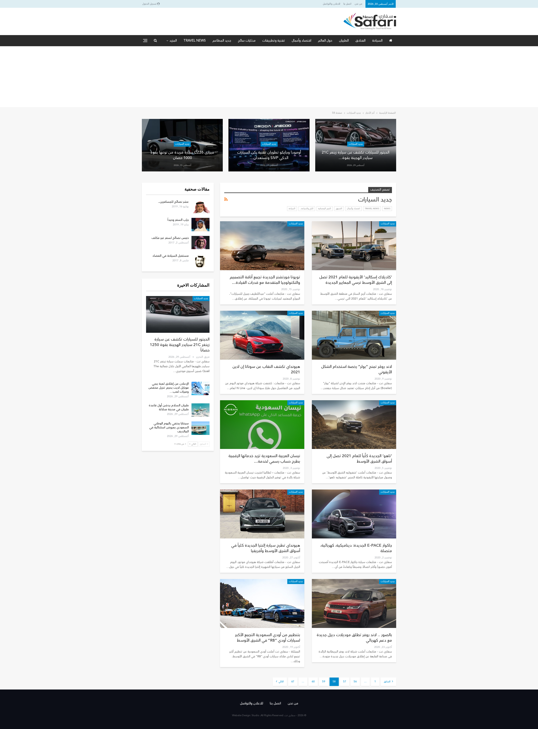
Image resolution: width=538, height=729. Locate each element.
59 (323, 682)
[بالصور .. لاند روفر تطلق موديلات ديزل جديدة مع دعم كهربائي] (354, 603)
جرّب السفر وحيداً (178, 219)
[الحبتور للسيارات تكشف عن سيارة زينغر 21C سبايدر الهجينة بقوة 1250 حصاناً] (178, 314)
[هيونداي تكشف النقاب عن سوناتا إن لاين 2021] (262, 335)
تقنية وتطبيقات (273, 40)
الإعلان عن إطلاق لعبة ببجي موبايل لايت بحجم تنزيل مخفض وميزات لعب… (168, 387)
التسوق (339, 208)
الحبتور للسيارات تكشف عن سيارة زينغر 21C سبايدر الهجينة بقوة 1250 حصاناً (180, 344)
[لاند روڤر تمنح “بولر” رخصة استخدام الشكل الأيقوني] (354, 335)
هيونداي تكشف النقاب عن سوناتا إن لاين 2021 (266, 369)
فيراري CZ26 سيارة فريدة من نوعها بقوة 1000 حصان (182, 155)
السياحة (377, 40)
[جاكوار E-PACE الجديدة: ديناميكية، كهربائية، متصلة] (354, 514)
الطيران (344, 40)
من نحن (358, 4)
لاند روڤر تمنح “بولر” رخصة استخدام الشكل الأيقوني (356, 369)
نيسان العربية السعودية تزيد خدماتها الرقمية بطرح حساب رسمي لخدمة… (264, 459)
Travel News (194, 40)
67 (292, 682)
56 (355, 682)
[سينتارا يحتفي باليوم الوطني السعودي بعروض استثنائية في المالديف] (200, 428)
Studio (255, 715)
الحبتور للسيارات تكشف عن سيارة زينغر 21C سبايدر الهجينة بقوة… (355, 155)
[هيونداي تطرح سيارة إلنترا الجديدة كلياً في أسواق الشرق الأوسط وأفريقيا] (262, 514)
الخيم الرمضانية (324, 208)
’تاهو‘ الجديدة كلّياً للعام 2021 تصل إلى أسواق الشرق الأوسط (359, 459)
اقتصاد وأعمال (301, 40)
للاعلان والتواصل (331, 4)
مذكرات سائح (247, 40)
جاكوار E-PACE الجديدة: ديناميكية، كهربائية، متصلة (356, 548)
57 (344, 682)
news (387, 208)
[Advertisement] (269, 77)
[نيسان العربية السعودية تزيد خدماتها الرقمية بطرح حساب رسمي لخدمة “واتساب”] (262, 424)
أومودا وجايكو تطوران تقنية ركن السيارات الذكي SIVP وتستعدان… (269, 155)
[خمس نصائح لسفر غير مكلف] (200, 242)
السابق (387, 682)
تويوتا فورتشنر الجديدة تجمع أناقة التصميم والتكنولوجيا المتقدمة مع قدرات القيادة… (265, 280)
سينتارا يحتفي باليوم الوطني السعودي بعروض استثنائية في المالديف (169, 427)
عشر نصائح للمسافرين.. (173, 201)
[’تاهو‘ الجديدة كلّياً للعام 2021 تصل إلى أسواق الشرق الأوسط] (354, 424)
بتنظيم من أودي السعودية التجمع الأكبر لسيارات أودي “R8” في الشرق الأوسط (267, 637)
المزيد (173, 40)
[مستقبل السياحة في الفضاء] (200, 260)
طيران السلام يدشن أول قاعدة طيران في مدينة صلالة (169, 407)
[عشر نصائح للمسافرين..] (200, 206)
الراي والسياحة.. (306, 208)
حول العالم (325, 40)
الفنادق (360, 40)
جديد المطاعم (221, 40)
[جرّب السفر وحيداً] (200, 224)
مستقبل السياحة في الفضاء (171, 255)
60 (313, 682)
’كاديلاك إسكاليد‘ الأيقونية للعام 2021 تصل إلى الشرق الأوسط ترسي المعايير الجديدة (355, 280)
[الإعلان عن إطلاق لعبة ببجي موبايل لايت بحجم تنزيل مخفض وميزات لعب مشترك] (200, 388)
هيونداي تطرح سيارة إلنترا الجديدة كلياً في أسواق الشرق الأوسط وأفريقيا (265, 548)
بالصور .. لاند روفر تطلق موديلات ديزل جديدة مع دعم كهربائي (354, 637)
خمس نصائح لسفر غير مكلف (170, 238)
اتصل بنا (347, 4)
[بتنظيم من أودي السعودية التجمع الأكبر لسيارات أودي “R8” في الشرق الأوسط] (262, 603)
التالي (281, 682)
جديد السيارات (356, 144)
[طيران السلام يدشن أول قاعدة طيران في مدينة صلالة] (200, 410)
